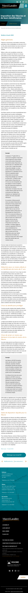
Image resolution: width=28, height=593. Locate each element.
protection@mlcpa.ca (6, 556)
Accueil (3, 23)
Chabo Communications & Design (17, 591)
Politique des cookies (7, 540)
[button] (26, 6)
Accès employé (6, 528)
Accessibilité (5, 525)
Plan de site (5, 534)
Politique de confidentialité (9, 546)
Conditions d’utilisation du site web (11, 543)
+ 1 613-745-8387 (16, 556)
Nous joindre (5, 531)
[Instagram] (23, 2)
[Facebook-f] (20, 2)
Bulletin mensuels (13, 23)
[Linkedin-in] (17, 2)
